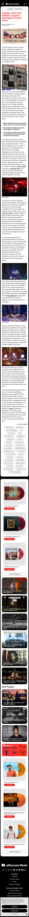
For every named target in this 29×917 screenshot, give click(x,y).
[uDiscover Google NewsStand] (22, 870)
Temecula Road (21, 469)
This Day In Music (14, 879)
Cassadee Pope (9, 436)
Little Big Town (10, 454)
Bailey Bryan (9, 427)
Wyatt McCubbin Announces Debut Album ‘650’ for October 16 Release (15, 124)
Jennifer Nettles (9, 451)
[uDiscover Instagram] (8, 870)
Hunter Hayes (20, 445)
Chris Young (10, 439)
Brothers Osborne (12, 430)
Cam (20, 433)
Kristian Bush (21, 451)
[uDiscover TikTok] (11, 870)
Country (19, 439)
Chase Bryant (20, 436)
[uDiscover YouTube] (14, 870)
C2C (22, 430)
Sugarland (19, 466)
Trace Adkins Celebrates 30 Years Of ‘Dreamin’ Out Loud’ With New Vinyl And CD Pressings (14, 134)
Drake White (8, 445)
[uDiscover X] (6, 870)
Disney (14, 881)
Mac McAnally (9, 460)
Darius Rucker (19, 442)
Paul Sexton (6, 25)
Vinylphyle (14, 876)
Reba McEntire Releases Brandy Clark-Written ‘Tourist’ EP (13, 128)
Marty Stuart (9, 463)
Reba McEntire (12, 295)
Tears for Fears (8, 469)
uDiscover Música (14, 890)
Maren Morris (20, 460)
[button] (14, 496)
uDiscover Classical (14, 884)
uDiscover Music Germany (14, 895)
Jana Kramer (8, 448)
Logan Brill (9, 457)
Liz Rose (21, 454)
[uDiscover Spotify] (17, 870)
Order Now (9, 508)
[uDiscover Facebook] (3, 870)
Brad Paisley (19, 427)
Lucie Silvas (19, 457)
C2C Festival (11, 433)
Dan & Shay (9, 442)
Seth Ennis (10, 466)
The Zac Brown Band (14, 472)
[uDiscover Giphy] (25, 870)
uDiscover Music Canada (14, 893)
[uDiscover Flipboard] (19, 870)
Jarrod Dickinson (20, 448)
